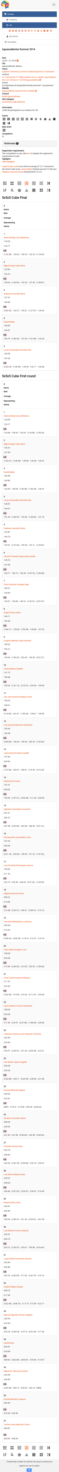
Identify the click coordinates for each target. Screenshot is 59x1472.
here (29, 153)
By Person (13, 36)
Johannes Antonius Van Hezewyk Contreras (22, 1034)
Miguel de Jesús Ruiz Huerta (16, 1371)
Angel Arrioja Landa (10, 166)
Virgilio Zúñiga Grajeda (13, 1287)
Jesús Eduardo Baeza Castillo (16, 753)
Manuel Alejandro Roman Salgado (18, 1315)
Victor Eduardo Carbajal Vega (16, 584)
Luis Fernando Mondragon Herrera (18, 865)
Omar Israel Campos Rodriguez (17, 978)
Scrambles (11, 42)
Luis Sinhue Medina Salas (14, 1174)
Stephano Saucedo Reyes (13, 172)
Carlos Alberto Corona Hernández (18, 1006)
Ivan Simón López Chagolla (15, 1062)
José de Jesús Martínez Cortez (17, 1424)
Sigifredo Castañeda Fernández (17, 809)
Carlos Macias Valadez (13, 669)
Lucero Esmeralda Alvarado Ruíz (17, 350)
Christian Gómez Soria (13, 1146)
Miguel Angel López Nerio (14, 266)
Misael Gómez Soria (12, 1202)
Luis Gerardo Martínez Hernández (18, 725)
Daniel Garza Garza (12, 781)
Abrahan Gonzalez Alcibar (15, 1118)
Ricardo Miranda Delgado (14, 1090)
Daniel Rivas (9, 1343)
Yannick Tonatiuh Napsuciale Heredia (19, 556)
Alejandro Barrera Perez (14, 893)
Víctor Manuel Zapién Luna (15, 950)
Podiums (13, 20)
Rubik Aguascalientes (11, 96)
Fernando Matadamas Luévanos (18, 921)
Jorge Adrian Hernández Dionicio (18, 1259)
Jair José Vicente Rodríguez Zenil (18, 697)
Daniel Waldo (26, 169)
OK (29, 1470)
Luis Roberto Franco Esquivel (16, 1230)
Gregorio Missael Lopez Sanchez (17, 641)
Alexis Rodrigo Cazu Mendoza (16, 237)
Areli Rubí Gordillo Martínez (13, 102)
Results (10, 14)
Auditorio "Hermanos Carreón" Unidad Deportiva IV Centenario (28, 72)
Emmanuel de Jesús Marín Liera (17, 837)
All (10, 25)
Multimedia (11, 143)
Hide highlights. (8, 162)
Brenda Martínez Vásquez (15, 1399)
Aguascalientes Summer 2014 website (18, 91)
